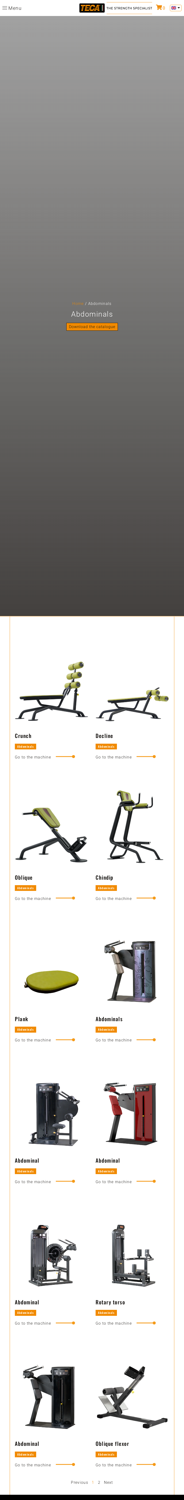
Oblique (24, 877)
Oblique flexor (112, 1443)
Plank (21, 1019)
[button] (92, 327)
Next (108, 1482)
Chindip (104, 877)
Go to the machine (33, 757)
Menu (15, 8)
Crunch (23, 735)
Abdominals (25, 746)
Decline (104, 735)
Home (78, 303)
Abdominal (27, 1160)
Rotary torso (110, 1302)
